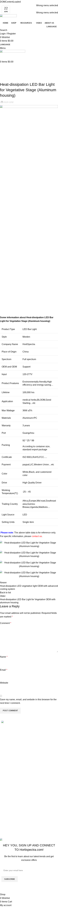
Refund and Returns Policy (14, 788)
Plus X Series (8, 821)
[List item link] (29, 738)
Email (3, 670)
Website (4, 683)
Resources (6, 765)
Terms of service (9, 798)
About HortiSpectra (10, 771)
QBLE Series (7, 826)
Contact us (6, 776)
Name (3, 657)
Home (2, 75)
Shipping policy (9, 793)
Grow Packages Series (12, 831)
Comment (5, 623)
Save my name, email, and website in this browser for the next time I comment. (28, 701)
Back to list (5, 592)
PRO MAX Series (10, 816)
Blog (9, 75)
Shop (4, 760)
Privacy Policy (8, 804)
